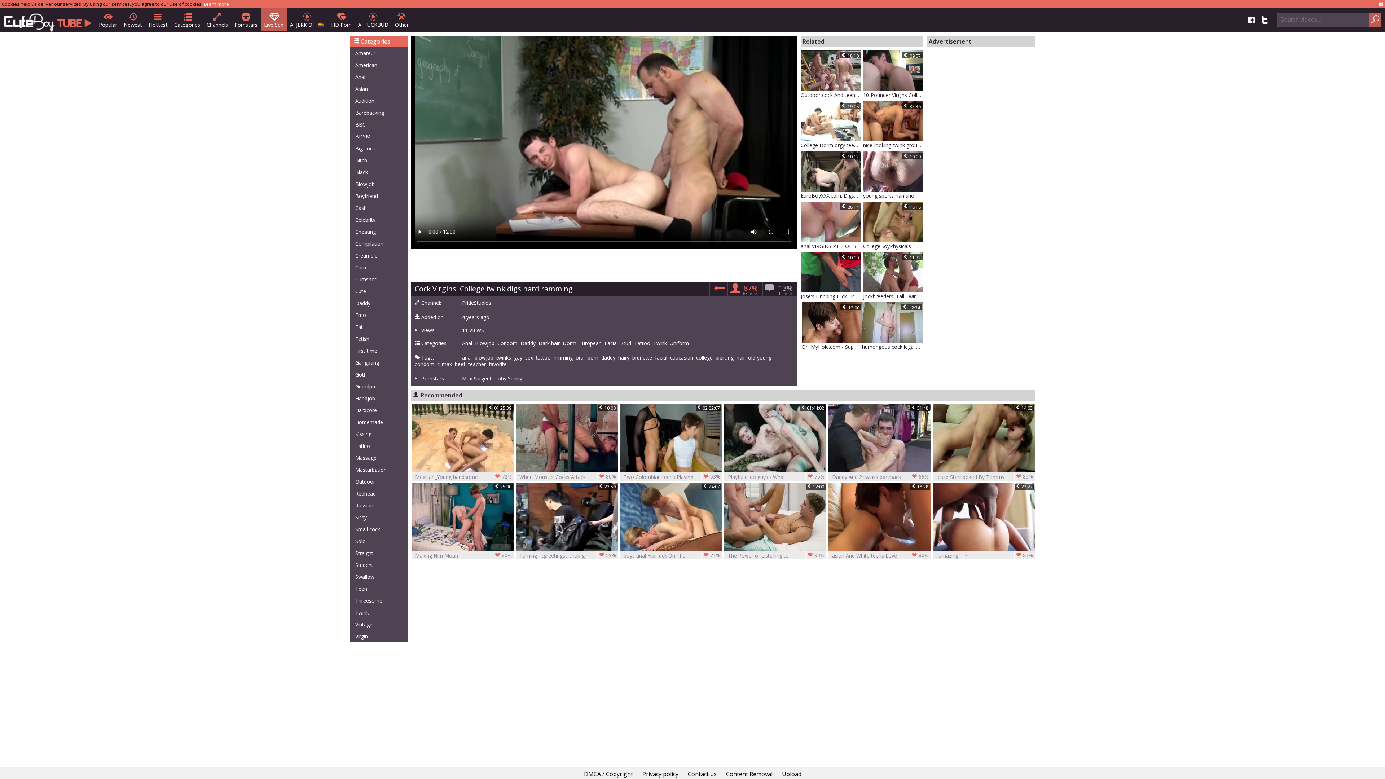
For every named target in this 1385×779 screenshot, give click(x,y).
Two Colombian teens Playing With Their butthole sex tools (672, 477)
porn (593, 357)
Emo (360, 315)
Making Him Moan (463, 555)
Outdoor (365, 481)
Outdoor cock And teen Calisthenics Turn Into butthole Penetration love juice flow (831, 95)
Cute (360, 291)
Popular (108, 24)
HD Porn (341, 24)
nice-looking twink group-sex (893, 145)
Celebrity (365, 219)
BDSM (362, 136)
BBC (360, 124)
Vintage (364, 624)
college (704, 357)
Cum (360, 267)
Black (361, 172)
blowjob (484, 357)
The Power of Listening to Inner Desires (776, 555)
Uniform (679, 343)
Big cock (365, 148)
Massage (366, 457)
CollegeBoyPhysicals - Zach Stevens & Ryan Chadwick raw (893, 246)
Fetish (362, 338)
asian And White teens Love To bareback (880, 555)
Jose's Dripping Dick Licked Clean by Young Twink (831, 296)
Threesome (368, 600)
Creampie (366, 255)
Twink (362, 612)
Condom (507, 343)
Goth (361, 374)
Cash (361, 207)
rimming (563, 357)
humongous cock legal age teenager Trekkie (892, 346)
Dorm (569, 343)
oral (580, 357)
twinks (503, 357)
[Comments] (718, 290)
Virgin (361, 636)
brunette (642, 357)
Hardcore (366, 410)
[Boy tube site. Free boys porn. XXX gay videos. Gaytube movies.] (48, 20)
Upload (791, 774)
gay (518, 357)
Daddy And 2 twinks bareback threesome (880, 477)
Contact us (702, 774)
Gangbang (367, 362)
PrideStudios (476, 302)
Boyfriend (366, 196)
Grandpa (365, 386)
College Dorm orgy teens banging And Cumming (831, 145)
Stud (626, 343)
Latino (362, 446)
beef (460, 364)
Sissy (361, 517)
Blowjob (365, 184)
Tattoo (642, 343)
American (366, 65)
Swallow (364, 576)
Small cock (367, 529)
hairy (623, 357)
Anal (360, 77)
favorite (498, 364)
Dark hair (549, 343)
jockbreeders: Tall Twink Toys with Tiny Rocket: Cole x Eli (893, 296)
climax (444, 364)
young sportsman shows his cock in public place (893, 195)
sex (529, 357)
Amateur (365, 53)
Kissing (363, 434)
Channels (217, 24)
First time (366, 350)
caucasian (681, 357)
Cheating (365, 231)
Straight (364, 553)
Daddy (362, 303)
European (590, 343)
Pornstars (246, 24)
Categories (187, 24)
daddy (608, 357)
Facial (611, 343)
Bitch (361, 160)
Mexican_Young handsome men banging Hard (463, 477)
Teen (361, 588)
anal (467, 357)
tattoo (543, 357)
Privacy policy (660, 774)
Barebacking (369, 112)
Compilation (369, 243)
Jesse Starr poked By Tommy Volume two (984, 477)
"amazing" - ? (984, 555)
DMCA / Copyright (608, 774)
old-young (759, 357)
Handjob (365, 398)
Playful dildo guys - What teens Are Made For (776, 477)
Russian (364, 505)
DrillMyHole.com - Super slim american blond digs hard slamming (832, 346)
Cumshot (366, 279)
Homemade (369, 422)
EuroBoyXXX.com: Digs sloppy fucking (831, 195)
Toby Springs (509, 378)
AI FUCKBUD (373, 24)
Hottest (158, 24)
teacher (477, 364)
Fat (359, 327)
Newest (133, 24)
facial (661, 357)
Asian (361, 88)
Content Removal (749, 774)
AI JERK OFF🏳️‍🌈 (307, 24)
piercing (725, 357)
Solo (360, 541)
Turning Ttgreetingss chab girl (567, 555)
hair (741, 357)
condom (424, 364)
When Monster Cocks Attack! (567, 476)
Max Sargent (477, 378)
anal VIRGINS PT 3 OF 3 (828, 246)
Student (364, 565)
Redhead (365, 493)
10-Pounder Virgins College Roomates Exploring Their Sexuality (893, 95)
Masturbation (371, 469)
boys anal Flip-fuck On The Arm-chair (672, 555)
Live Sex (273, 24)
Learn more (216, 4)
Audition (364, 100)
